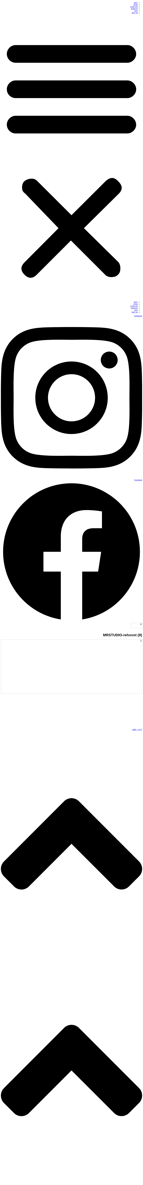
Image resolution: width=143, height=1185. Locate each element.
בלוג (136, 11)
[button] (71, 157)
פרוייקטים (134, 7)
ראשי (136, 3)
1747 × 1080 (137, 730)
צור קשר (134, 13)
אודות (135, 5)
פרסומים (134, 9)
